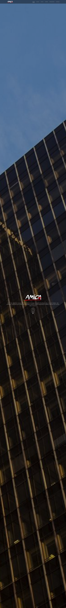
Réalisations (52, 1)
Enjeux (37, 1)
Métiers (46, 1)
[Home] (10, 2)
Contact (57, 1)
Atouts (42, 1)
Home (34, 1)
